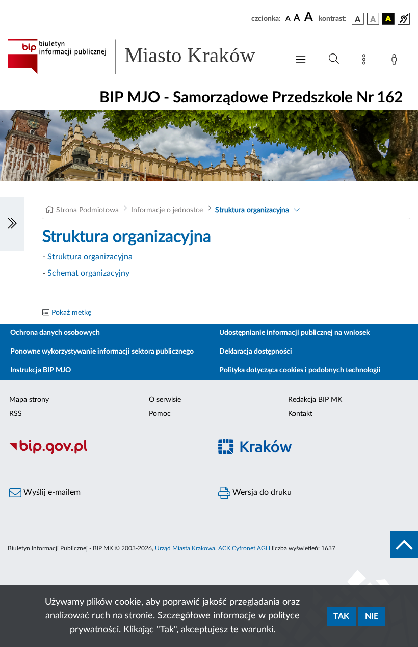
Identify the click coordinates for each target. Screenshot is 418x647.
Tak (341, 616)
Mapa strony (29, 399)
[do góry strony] (404, 544)
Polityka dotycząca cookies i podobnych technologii (300, 370)
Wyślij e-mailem (51, 492)
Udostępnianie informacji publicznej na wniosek (294, 332)
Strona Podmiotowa (87, 210)
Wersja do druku (261, 492)
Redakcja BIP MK (315, 399)
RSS (15, 413)
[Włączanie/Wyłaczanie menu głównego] (300, 60)
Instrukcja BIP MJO (40, 370)
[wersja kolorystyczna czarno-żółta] (388, 18)
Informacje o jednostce (167, 210)
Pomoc (160, 413)
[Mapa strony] (366, 61)
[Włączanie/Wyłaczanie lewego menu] (12, 224)
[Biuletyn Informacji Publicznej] (104, 452)
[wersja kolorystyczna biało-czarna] (373, 18)
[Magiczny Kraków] (313, 452)
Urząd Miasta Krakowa (185, 548)
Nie (371, 616)
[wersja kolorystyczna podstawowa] (357, 18)
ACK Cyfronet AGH (244, 548)
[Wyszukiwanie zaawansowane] (334, 59)
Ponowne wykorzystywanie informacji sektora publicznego (102, 351)
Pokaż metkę (71, 312)
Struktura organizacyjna (252, 210)
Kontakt (300, 413)
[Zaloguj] (396, 61)
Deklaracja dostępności (255, 351)
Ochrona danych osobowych (55, 332)
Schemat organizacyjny (88, 273)
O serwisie (165, 399)
